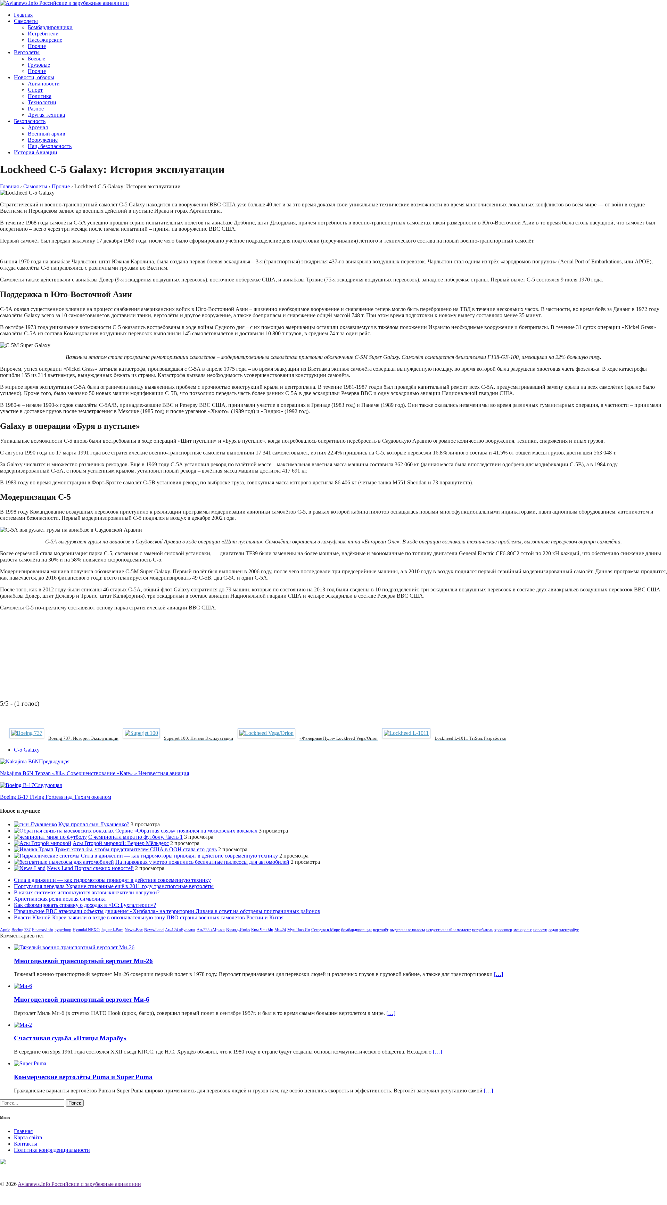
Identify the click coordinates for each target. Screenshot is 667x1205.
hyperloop (63, 929)
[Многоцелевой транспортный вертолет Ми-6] (23, 986)
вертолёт (380, 929)
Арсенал (38, 127)
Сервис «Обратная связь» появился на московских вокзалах (186, 831)
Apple (5, 929)
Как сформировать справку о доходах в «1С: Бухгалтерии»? (85, 905)
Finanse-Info (42, 929)
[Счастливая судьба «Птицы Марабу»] (23, 1025)
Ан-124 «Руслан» (180, 929)
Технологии (42, 102)
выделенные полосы (407, 929)
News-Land (154, 929)
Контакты (25, 1144)
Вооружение (43, 140)
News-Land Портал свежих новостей (90, 868)
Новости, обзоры (34, 77)
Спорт (35, 90)
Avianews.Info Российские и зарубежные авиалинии (79, 1184)
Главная (23, 15)
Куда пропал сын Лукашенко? (93, 824)
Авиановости (44, 84)
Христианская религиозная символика (60, 899)
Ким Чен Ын (262, 929)
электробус (569, 929)
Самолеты (26, 21)
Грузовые (39, 65)
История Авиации (35, 152)
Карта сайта (28, 1137)
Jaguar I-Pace (112, 929)
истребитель (482, 929)
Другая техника (46, 115)
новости (540, 929)
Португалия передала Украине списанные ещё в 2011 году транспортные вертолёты (114, 886)
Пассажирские (45, 40)
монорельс (522, 929)
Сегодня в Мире (325, 929)
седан (553, 929)
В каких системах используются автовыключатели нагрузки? (86, 892)
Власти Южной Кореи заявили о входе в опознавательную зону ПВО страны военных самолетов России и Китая (148, 917)
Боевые (36, 59)
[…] (498, 974)
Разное (36, 109)
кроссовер (503, 929)
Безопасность (30, 121)
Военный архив (46, 134)
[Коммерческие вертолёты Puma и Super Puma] (30, 1063)
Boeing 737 (21, 929)
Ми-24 (280, 929)
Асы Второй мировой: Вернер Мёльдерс (121, 843)
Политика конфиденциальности (52, 1150)
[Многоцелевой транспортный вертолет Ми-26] (74, 947)
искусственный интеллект (448, 929)
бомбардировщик (356, 929)
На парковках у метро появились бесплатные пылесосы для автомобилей (202, 862)
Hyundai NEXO (86, 929)
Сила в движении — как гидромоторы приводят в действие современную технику (179, 856)
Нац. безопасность (50, 146)
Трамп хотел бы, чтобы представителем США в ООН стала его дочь (136, 849)
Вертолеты (27, 52)
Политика (39, 96)
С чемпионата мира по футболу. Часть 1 (135, 837)
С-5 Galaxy (27, 750)
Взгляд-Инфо (238, 929)
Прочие (37, 46)
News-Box (134, 929)
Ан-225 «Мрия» (211, 929)
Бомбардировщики (50, 27)
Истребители (43, 33)
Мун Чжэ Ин (298, 929)
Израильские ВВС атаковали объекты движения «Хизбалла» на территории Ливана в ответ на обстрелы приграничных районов (167, 911)
